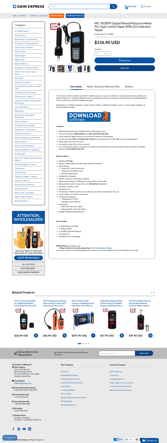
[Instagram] (18, 429)
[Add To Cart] (36, 335)
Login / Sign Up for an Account (121, 383)
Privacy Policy (66, 394)
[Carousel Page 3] (86, 343)
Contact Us (114, 375)
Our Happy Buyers (68, 390)
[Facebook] (13, 429)
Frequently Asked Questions (72, 383)
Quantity (98, 49)
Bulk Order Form (116, 371)
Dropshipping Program (69, 375)
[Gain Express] (28, 6)
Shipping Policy (66, 401)
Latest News (66, 386)
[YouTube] (24, 429)
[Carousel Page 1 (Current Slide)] (79, 343)
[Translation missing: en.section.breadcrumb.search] (113, 6)
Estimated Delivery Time (70, 379)
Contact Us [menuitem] (43, 16)
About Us (64, 371)
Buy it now (125, 68)
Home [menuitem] (15, 16)
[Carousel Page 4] (88, 343)
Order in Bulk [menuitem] (56, 16)
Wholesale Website (68, 405)
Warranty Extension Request (121, 390)
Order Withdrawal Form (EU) (120, 386)
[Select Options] (93, 335)
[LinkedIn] (29, 429)
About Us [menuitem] (33, 16)
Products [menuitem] (22, 16)
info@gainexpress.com (22, 383)
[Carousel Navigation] (152, 293)
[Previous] (89, 42)
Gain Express (23, 440)
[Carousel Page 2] (83, 343)
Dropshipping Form (117, 379)
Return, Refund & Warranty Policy (74, 397)
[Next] (50, 42)
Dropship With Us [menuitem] (75, 16)
